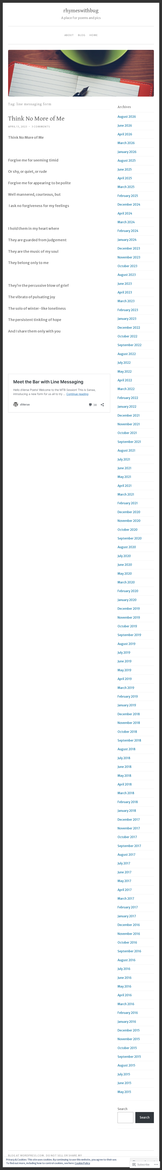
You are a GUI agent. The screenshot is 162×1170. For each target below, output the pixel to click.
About (69, 35)
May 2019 (124, 670)
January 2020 (127, 600)
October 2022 (127, 336)
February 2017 (128, 907)
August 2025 (127, 160)
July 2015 (124, 1074)
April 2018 (125, 784)
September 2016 (129, 951)
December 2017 (129, 819)
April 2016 (125, 995)
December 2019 (129, 609)
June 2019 (125, 661)
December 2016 (129, 925)
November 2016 (129, 934)
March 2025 (126, 187)
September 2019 (129, 635)
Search (122, 1109)
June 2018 (125, 767)
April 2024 (125, 213)
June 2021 (124, 468)
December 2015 (129, 1030)
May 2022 (125, 371)
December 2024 (129, 204)
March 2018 (126, 793)
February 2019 (128, 696)
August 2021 (126, 450)
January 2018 (127, 811)
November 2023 (129, 257)
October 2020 (128, 530)
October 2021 (127, 433)
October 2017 (127, 837)
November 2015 (129, 1039)
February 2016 (128, 1013)
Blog (81, 35)
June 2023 (125, 284)
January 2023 (127, 319)
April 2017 (125, 890)
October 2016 (127, 942)
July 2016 (124, 969)
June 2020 (125, 565)
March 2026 (126, 143)
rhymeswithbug (81, 11)
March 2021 (126, 494)
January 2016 (127, 1022)
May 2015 (124, 1092)
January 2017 (127, 916)
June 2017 (124, 872)
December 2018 (129, 714)
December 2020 (129, 512)
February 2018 (128, 802)
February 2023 (128, 310)
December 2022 (129, 328)
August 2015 (126, 1065)
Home (93, 35)
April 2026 (125, 134)
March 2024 (126, 222)
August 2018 (127, 749)
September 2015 (129, 1057)
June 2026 (125, 125)
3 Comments (41, 126)
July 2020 (124, 556)
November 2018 (129, 723)
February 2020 (128, 591)
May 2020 (125, 574)
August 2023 (127, 275)
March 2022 (126, 389)
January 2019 (127, 705)
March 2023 (126, 301)
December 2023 (129, 248)
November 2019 (129, 617)
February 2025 (128, 196)
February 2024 (128, 231)
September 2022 (129, 345)
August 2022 (127, 354)
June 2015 (124, 1083)
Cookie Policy (82, 1163)
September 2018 (129, 740)
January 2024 (127, 240)
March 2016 (126, 1004)
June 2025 (125, 169)
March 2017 (126, 898)
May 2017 (124, 881)
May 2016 (124, 986)
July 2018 (124, 758)
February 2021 (128, 503)
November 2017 (129, 828)
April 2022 (125, 380)
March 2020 (126, 582)
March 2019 (126, 688)
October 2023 (127, 266)
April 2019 (125, 679)
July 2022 (124, 363)
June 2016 (125, 978)
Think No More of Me (36, 118)
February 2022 (128, 398)
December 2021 (129, 415)
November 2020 (129, 521)
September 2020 (130, 538)
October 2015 (127, 1048)
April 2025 (125, 178)
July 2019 (124, 652)
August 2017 (126, 855)
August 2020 (127, 547)
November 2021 (129, 424)
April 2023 (125, 292)
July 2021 (124, 459)
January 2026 (127, 152)
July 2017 (124, 863)
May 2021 (124, 477)
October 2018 (127, 732)
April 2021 (125, 486)
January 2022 (127, 406)
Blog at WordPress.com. (26, 1155)
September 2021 (129, 442)
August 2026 (127, 117)
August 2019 (127, 644)
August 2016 (127, 960)
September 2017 (129, 846)
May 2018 (124, 776)
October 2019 (127, 626)
